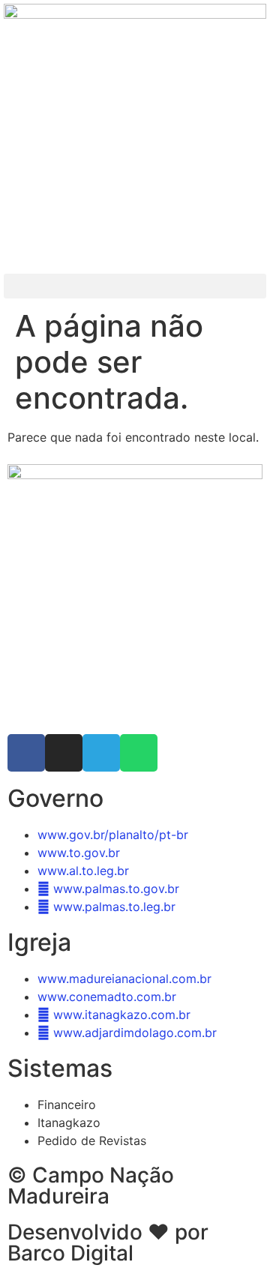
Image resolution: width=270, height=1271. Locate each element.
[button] (135, 286)
